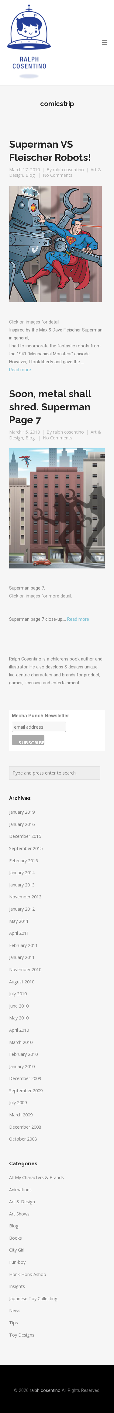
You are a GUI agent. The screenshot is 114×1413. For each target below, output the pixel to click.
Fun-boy (17, 1262)
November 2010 (25, 969)
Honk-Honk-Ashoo (27, 1274)
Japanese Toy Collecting (33, 1298)
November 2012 (25, 897)
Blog (30, 175)
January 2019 (22, 812)
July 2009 (18, 1102)
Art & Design (22, 1201)
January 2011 (22, 957)
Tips (13, 1323)
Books (15, 1238)
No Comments (57, 175)
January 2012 (22, 909)
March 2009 (21, 1115)
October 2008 (23, 1139)
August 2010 (21, 982)
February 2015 (23, 861)
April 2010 (19, 1030)
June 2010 (19, 1006)
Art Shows (19, 1214)
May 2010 (19, 1018)
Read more (20, 369)
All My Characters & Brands (36, 1177)
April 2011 (19, 933)
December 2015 (25, 836)
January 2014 (22, 872)
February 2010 (23, 1054)
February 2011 (23, 945)
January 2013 (22, 885)
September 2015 (26, 848)
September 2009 (26, 1090)
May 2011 (19, 921)
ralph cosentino (68, 169)
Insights (17, 1286)
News (14, 1310)
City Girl (16, 1250)
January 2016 (22, 824)
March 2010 (21, 1042)
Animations (20, 1190)
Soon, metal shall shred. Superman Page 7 (50, 406)
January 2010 (22, 1066)
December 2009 (25, 1078)
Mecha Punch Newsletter (40, 715)
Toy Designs (21, 1335)
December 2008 (25, 1127)
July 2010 (18, 994)
